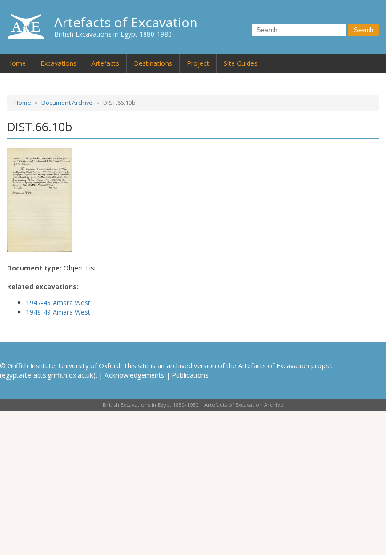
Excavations (58, 63)
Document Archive (67, 103)
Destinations (153, 63)
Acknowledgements (134, 375)
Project (198, 63)
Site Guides (240, 63)
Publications (190, 375)
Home (16, 63)
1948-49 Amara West (58, 312)
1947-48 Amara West (58, 302)
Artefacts (105, 63)
